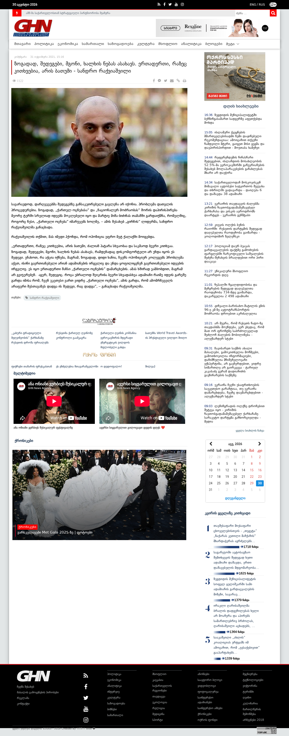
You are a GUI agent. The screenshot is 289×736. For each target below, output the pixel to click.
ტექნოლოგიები (253, 680)
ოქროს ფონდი (207, 720)
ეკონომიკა (68, 44)
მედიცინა (158, 714)
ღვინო (247, 697)
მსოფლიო (167, 44)
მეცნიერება (250, 674)
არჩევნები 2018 (253, 720)
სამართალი (93, 44)
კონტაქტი (23, 703)
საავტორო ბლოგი (210, 680)
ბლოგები (213, 44)
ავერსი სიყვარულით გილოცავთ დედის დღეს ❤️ (132, 427)
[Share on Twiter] (165, 81)
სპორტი (157, 720)
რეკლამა (23, 698)
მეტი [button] (230, 44)
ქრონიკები (24, 440)
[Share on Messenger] (159, 81)
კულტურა (146, 44)
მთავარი (22, 44)
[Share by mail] (172, 81)
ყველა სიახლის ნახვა (250, 430)
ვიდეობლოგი (207, 685)
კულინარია (250, 703)
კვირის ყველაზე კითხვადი (227, 513)
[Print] (184, 81)
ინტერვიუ (113, 691)
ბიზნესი (112, 709)
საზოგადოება (120, 44)
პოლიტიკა (44, 44)
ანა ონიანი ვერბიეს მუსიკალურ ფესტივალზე (43, 427)
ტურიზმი (248, 691)
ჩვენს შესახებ (25, 686)
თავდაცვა (158, 696)
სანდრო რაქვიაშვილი (43, 298)
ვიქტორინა (250, 685)
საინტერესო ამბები (210, 708)
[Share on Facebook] (154, 81)
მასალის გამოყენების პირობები (38, 692)
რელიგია (158, 708)
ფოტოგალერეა (208, 691)
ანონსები (203, 674)
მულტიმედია (24, 373)
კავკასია (157, 680)
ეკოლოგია (159, 702)
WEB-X (81, 728)
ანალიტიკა (191, 44)
